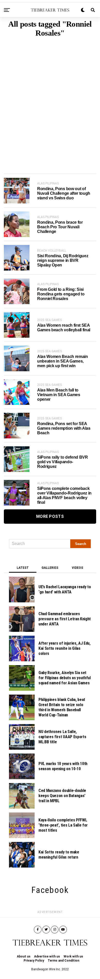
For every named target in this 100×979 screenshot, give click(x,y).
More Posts (50, 516)
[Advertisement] (50, 98)
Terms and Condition (63, 960)
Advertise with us (47, 956)
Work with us (73, 956)
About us (24, 956)
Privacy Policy (34, 960)
